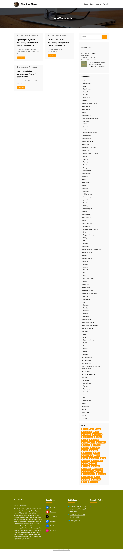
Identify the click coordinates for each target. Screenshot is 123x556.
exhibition (97, 445)
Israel (85, 458)
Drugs (85, 156)
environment (87, 171)
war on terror (87, 412)
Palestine (96, 466)
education (102, 442)
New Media (86, 287)
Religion (85, 343)
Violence (86, 406)
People (85, 314)
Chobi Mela (86, 106)
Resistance (86, 346)
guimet (85, 200)
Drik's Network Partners (90, 153)
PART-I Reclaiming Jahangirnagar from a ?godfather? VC (26, 74)
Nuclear (85, 296)
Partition (86, 308)
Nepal (85, 282)
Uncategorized (87, 401)
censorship (87, 434)
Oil (84, 302)
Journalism (95, 458)
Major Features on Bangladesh (92, 249)
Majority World (87, 252)
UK (84, 398)
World (85, 418)
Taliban (85, 386)
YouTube (53, 512)
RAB (84, 337)
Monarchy (86, 273)
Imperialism (87, 217)
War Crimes (94, 482)
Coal (84, 112)
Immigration (87, 215)
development (87, 139)
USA (84, 403)
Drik (93, 442)
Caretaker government (90, 95)
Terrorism (86, 392)
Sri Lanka (86, 380)
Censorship (86, 98)
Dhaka (86, 442)
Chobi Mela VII (87, 109)
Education (86, 162)
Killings (85, 238)
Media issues (87, 258)
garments (96, 448)
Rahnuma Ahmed (88, 340)
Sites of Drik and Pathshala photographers (91, 367)
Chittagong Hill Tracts (90, 104)
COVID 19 (86, 124)
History (85, 206)
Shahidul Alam (87, 357)
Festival (86, 448)
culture (85, 130)
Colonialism (87, 115)
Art (92, 429)
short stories (87, 363)
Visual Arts (97, 479)
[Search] (104, 37)
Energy (85, 168)
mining (85, 267)
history (98, 453)
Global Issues (87, 194)
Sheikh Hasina (87, 360)
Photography (87, 320)
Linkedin (52, 507)
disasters (86, 144)
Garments (86, 182)
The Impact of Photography (88, 53)
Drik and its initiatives (89, 147)
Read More (21, 58)
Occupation (86, 299)
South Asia (86, 371)
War (84, 409)
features (86, 177)
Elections (86, 165)
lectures (85, 244)
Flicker (52, 526)
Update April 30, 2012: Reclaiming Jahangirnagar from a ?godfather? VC (27, 43)
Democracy (87, 136)
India (84, 220)
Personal (86, 317)
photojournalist (88, 328)
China (85, 101)
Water (85, 415)
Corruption (86, 121)
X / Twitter (53, 517)
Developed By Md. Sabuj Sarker (61, 550)
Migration (86, 261)
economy (86, 159)
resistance (102, 474)
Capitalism (86, 92)
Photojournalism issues (90, 325)
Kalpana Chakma (88, 235)
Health (85, 203)
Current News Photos (90, 133)
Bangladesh (87, 89)
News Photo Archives (90, 293)
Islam (85, 232)
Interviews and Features (90, 229)
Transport (86, 395)
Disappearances (88, 142)
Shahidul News (28, 4)
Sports (85, 377)
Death (86, 440)
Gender (85, 188)
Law (84, 241)
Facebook (53, 521)
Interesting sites (88, 223)
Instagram (53, 530)
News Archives (88, 290)
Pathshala (86, 311)
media (85, 255)
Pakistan (86, 305)
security (85, 355)
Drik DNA (86, 150)
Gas (84, 185)
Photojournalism (88, 322)
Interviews (86, 226)
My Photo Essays (88, 279)
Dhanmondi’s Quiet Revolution (89, 60)
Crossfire (86, 127)
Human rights (87, 209)
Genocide (86, 191)
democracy (95, 440)
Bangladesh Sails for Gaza (88, 58)
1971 (84, 80)
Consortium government (90, 118)
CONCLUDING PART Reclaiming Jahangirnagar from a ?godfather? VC (58, 43)
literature (86, 247)
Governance (87, 197)
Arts (84, 86)
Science (85, 352)
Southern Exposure (89, 374)
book (96, 432)
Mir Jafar (86, 270)
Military (85, 264)
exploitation (87, 174)
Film (84, 179)
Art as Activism (85, 55)
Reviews (86, 349)
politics (85, 331)
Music (85, 276)
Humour (85, 212)
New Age (86, 285)
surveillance (87, 383)
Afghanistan (87, 83)
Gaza (85, 450)
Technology (87, 389)
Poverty (85, 334)
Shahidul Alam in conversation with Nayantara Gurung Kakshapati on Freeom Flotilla (97, 64)
